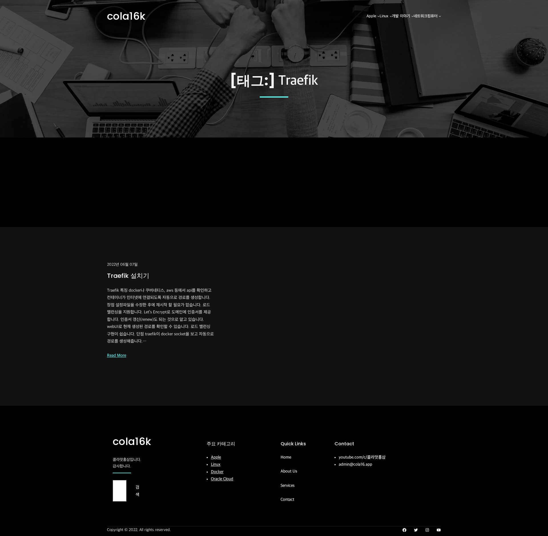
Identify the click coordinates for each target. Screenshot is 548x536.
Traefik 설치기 (128, 275)
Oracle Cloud (222, 479)
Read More (116, 355)
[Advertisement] (274, 184)
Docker (217, 472)
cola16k (126, 16)
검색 (137, 491)
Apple (216, 457)
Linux (215, 464)
